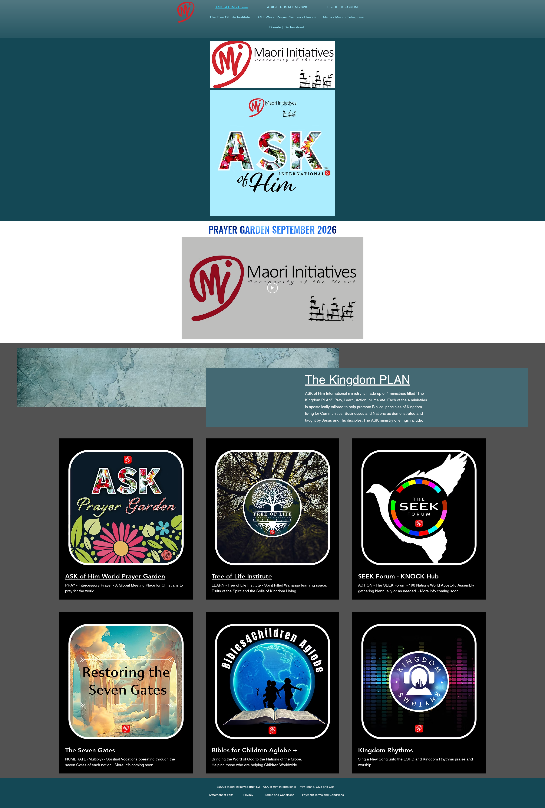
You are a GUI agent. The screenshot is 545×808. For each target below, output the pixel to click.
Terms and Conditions (279, 794)
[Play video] (272, 288)
